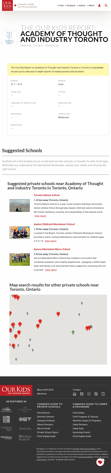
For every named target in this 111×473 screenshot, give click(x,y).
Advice (82, 5)
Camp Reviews (80, 424)
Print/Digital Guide (46, 436)
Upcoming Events (81, 432)
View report (40, 216)
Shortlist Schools (45, 416)
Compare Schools (46, 420)
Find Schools (43, 412)
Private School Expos (47, 432)
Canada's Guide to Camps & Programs (90, 405)
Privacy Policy (42, 460)
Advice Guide (43, 428)
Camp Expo (78, 428)
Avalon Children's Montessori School (54, 224)
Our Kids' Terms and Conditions (84, 449)
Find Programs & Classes (85, 416)
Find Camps (78, 412)
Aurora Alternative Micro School (52, 249)
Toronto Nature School (47, 195)
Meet (91, 5)
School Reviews (45, 424)
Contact (77, 390)
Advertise (42, 393)
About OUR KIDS (45, 390)
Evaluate (71, 5)
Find (61, 5)
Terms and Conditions (85, 457)
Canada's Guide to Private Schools (49, 405)
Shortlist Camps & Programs (87, 420)
